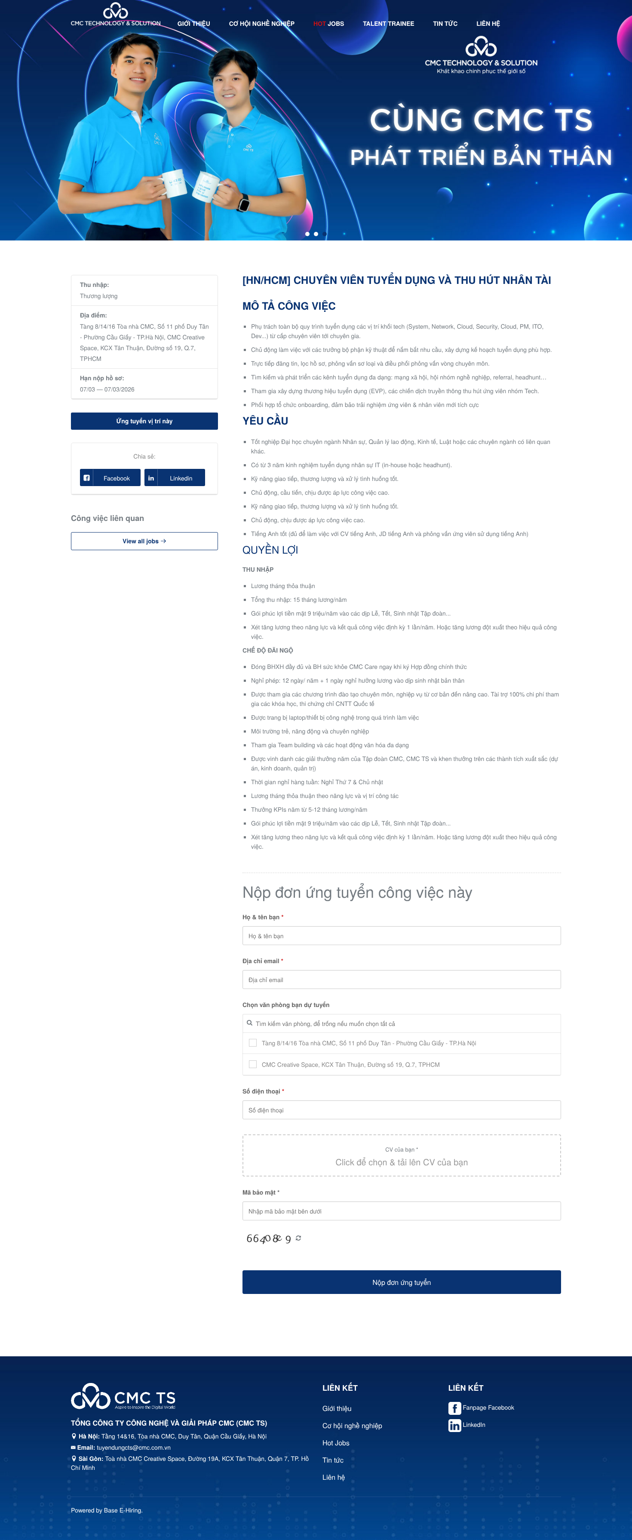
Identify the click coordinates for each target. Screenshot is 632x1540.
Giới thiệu (194, 23)
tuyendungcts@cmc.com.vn (134, 1447)
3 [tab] (324, 234)
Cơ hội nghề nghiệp (262, 23)
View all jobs (141, 541)
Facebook (117, 478)
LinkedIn (474, 1424)
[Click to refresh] (268, 1239)
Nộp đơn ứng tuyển (402, 1282)
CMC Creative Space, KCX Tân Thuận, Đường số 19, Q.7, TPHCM (142, 348)
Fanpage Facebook (488, 1407)
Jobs (328, 23)
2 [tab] (316, 234)
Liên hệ (488, 23)
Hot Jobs (336, 1443)
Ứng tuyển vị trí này (144, 421)
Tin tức (445, 23)
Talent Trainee (388, 23)
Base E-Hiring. (123, 1510)
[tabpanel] (316, 120)
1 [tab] (307, 234)
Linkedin (181, 478)
